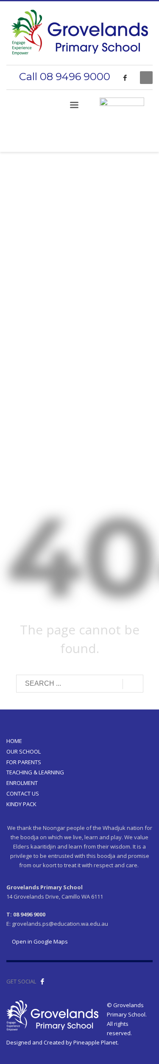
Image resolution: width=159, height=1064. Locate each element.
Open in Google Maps (39, 941)
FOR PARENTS (23, 762)
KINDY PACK (21, 804)
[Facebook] (125, 77)
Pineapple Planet (95, 1042)
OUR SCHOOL (23, 751)
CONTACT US (22, 793)
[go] (133, 684)
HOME (14, 741)
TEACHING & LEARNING (35, 772)
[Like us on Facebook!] (42, 981)
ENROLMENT (22, 783)
